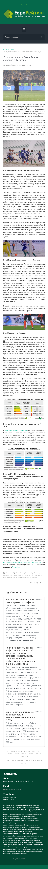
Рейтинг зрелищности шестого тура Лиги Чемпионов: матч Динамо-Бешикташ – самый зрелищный (24, 753)
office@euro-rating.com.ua (12, 789)
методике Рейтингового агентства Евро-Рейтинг (22, 562)
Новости (13, 49)
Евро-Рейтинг (26, 65)
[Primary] (24, 29)
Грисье (22, 573)
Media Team (16, 567)
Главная (6, 49)
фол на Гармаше (18, 577)
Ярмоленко (33, 577)
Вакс (17, 573)
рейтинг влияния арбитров (28, 575)
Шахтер (26, 577)
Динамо (27, 573)
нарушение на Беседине (11, 575)
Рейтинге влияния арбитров (16, 430)
